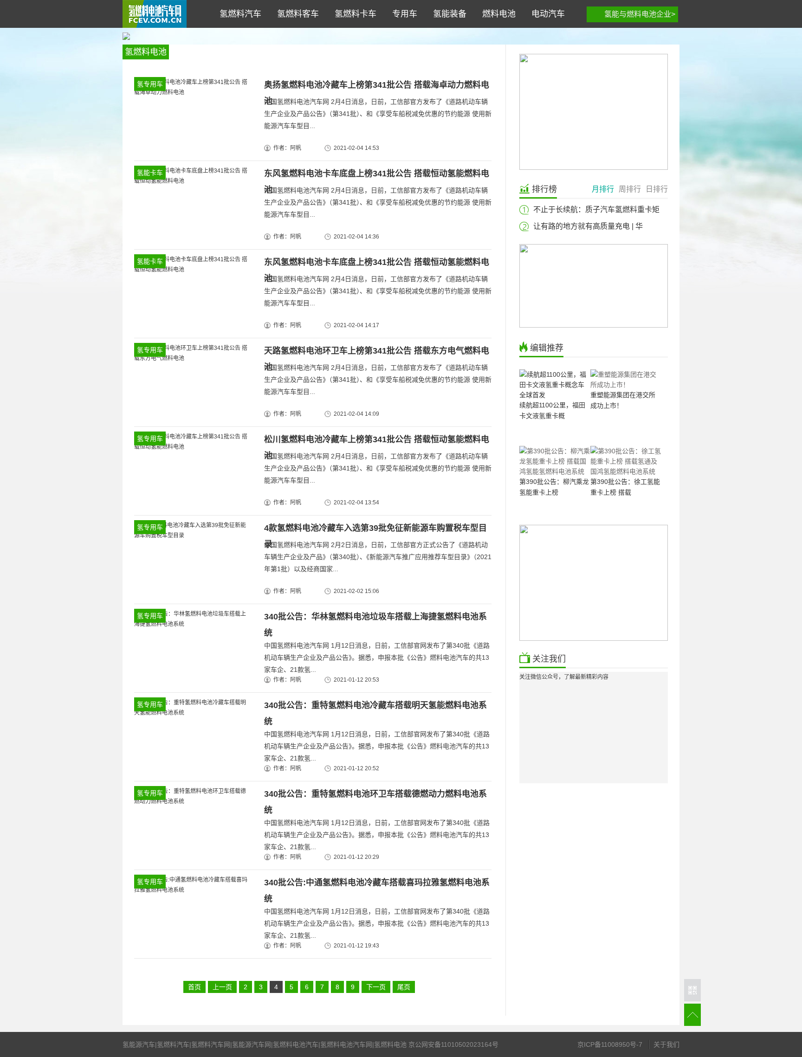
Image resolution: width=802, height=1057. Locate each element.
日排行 (657, 189)
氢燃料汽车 (238, 14)
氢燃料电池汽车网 (155, 14)
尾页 (403, 987)
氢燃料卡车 (353, 14)
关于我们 (666, 1044)
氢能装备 (447, 14)
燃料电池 (497, 14)
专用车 (402, 14)
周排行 (630, 189)
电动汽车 (546, 14)
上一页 (222, 987)
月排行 (603, 189)
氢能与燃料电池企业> (639, 14)
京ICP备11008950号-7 (609, 1044)
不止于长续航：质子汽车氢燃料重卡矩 (596, 209)
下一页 (376, 987)
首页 (194, 987)
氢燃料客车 (295, 14)
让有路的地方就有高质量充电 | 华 (588, 226)
